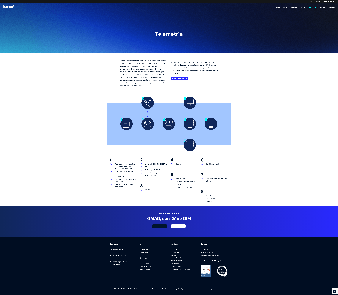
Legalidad (178, 289)
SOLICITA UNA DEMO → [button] (178, 226)
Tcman (302, 7)
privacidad (187, 289)
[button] (111, 250)
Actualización (175, 252)
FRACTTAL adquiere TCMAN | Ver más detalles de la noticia (319, 1)
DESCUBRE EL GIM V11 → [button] (159, 226)
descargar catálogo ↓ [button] (179, 78)
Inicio (278, 7)
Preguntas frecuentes (216, 289)
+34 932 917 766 (120, 256)
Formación (174, 255)
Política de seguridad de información (159, 289)
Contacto (331, 7)
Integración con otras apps (181, 269)
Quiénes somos (206, 250)
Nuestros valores (207, 252)
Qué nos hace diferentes (210, 255)
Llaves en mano (176, 261)
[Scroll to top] (334, 291)
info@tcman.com (119, 250)
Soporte (174, 250)
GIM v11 (285, 7)
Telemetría (312, 7)
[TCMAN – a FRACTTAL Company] (9, 7)
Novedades (144, 252)
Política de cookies (200, 289)
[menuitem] (319, 1)
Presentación (145, 250)
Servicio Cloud (176, 266)
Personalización (176, 258)
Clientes (322, 7)
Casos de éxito (145, 266)
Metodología (145, 264)
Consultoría (175, 263)
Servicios (294, 7)
